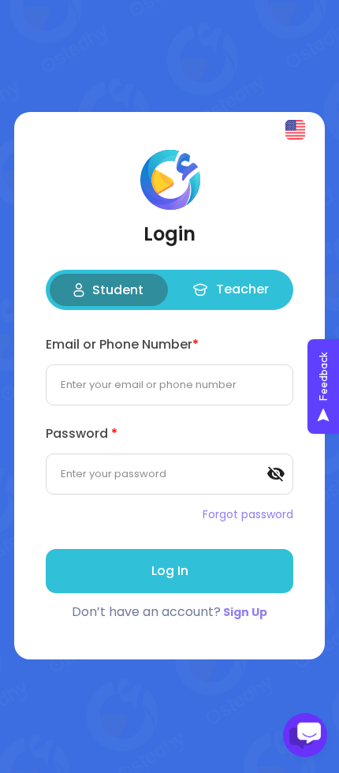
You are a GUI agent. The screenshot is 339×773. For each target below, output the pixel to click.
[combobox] (297, 130)
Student (117, 290)
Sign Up (245, 612)
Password (81, 433)
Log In (169, 571)
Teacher (242, 289)
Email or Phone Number (122, 344)
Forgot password (248, 514)
